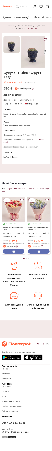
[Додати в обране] (45, 39)
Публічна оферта (10, 411)
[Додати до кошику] (13, 251)
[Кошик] (47, 6)
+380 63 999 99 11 (13, 423)
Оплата (5, 392)
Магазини (6, 379)
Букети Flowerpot (16, 189)
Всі (3, 189)
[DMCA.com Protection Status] (9, 437)
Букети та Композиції (16, 17)
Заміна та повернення (12, 406)
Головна (11, 26)
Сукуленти (19, 28)
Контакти (6, 374)
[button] (33, 52)
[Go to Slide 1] (11, 44)
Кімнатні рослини (25, 26)
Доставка (6, 387)
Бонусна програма (11, 401)
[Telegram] (42, 343)
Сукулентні (40, 26)
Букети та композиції (39, 189)
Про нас (6, 369)
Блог (4, 396)
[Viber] (38, 343)
